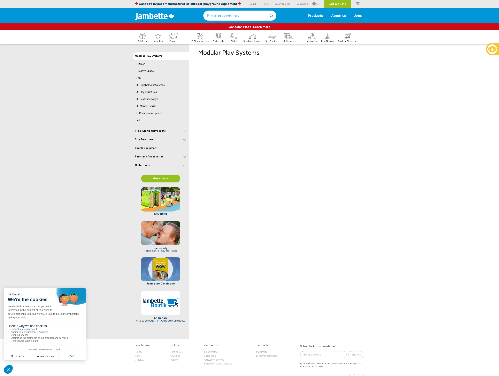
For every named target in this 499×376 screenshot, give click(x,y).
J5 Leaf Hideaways (147, 99)
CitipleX (140, 63)
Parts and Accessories (149, 156)
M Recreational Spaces (149, 113)
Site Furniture (144, 139)
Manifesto (261, 351)
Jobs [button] (358, 15)
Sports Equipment (146, 148)
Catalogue (175, 351)
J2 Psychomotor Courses (150, 85)
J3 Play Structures (146, 92)
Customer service (214, 359)
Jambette (262, 345)
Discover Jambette (266, 355)
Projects (174, 359)
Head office (211, 351)
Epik (138, 77)
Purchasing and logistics (218, 363)
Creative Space (145, 70)
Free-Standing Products (150, 130)
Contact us (211, 345)
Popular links (142, 345)
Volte (139, 120)
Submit (356, 354)
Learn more (262, 27)
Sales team (210, 355)
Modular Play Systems (148, 55)
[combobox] (239, 16)
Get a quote (337, 4)
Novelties (175, 355)
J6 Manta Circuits (146, 106)
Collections (142, 165)
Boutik (138, 351)
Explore (174, 345)
